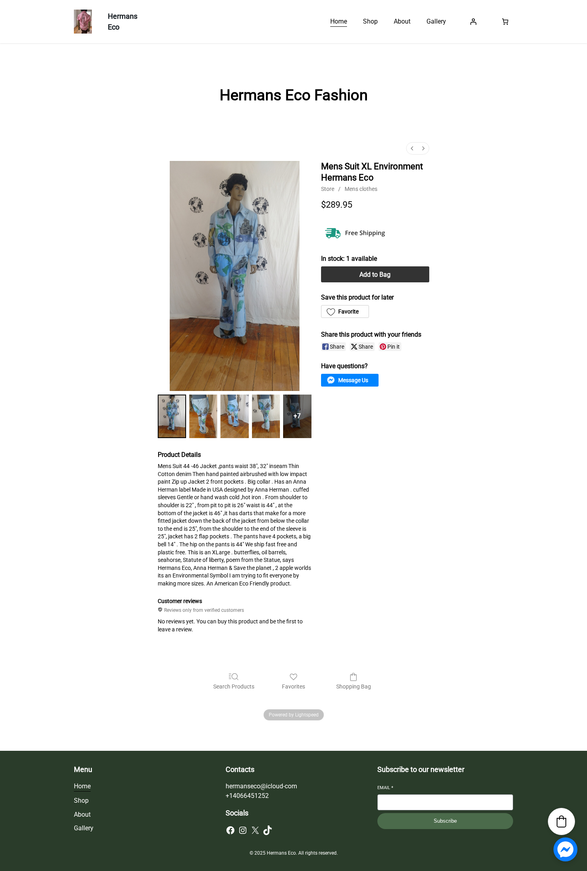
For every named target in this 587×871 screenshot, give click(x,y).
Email (385, 787)
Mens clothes (361, 189)
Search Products (233, 686)
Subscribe (445, 821)
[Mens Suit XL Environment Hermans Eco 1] (203, 416)
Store (327, 189)
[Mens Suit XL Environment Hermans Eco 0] (172, 416)
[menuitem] (412, 148)
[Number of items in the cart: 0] (505, 22)
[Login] (473, 22)
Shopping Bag (353, 686)
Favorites (293, 686)
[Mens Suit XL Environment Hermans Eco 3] (266, 416)
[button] (345, 311)
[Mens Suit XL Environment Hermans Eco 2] (234, 416)
